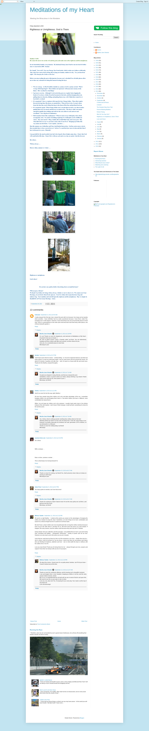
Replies (39, 330)
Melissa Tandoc (39, 515)
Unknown (37, 315)
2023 (97, 67)
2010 (97, 146)
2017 (97, 82)
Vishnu (37, 390)
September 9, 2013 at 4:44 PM (54, 438)
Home (59, 621)
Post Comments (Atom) (43, 624)
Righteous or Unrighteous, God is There (108, 116)
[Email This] (46, 304)
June (98, 126)
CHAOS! (99, 105)
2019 (97, 77)
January (99, 138)
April (98, 131)
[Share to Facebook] (52, 304)
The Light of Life (99, 167)
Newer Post (33, 621)
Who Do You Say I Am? (103, 114)
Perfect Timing (101, 112)
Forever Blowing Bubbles (104, 109)
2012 (97, 141)
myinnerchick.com (40, 438)
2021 (97, 72)
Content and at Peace (103, 102)
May (98, 129)
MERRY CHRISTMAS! (46, 680)
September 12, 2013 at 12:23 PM (58, 560)
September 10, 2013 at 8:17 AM (63, 470)
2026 (97, 60)
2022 (97, 70)
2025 (97, 63)
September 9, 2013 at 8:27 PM (50, 487)
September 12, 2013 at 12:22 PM (53, 515)
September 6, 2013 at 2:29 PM (63, 333)
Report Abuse (98, 151)
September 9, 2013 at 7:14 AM (63, 372)
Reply (36, 326)
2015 (97, 86)
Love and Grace (101, 119)
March (99, 134)
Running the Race (36, 630)
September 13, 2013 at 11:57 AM (64, 570)
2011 (97, 144)
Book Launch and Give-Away (48, 690)
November (100, 95)
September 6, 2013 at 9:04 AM (49, 315)
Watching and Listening (101, 165)
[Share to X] (50, 304)
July (98, 124)
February (99, 136)
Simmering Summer (100, 161)
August (99, 122)
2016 (97, 84)
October (99, 98)
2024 (97, 65)
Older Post (84, 621)
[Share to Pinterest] (54, 304)
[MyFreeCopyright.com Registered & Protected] (106, 205)
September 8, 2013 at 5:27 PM (47, 355)
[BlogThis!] (48, 304)
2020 (97, 74)
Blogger (82, 718)
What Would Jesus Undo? (102, 163)
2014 (97, 89)
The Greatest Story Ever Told (105, 107)
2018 (97, 79)
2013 (97, 91)
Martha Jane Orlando (46, 333)
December (100, 93)
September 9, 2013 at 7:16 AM (63, 416)
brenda (37, 355)
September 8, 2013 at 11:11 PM (47, 390)
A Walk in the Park (45, 699)
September (100, 100)
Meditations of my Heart (62, 9)
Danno (99, 50)
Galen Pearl (38, 487)
